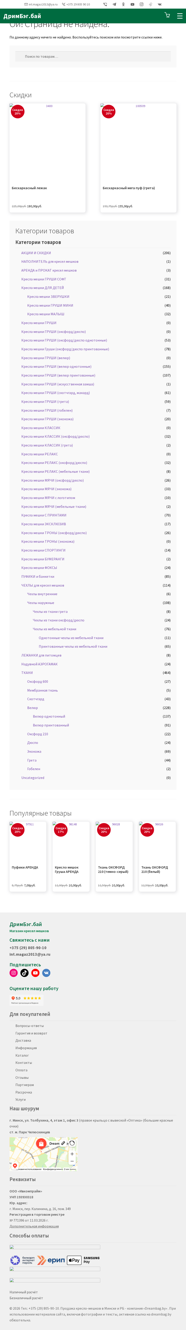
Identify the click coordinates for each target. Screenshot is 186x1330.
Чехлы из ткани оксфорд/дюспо (58, 620)
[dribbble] (114, 4)
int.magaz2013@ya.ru (43, 4)
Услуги (20, 1099)
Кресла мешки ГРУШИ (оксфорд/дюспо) (53, 331)
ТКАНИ (27, 672)
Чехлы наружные (40, 602)
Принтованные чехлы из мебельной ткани (73, 646)
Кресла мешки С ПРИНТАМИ (43, 515)
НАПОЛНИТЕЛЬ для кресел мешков (49, 261)
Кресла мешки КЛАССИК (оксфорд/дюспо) (55, 436)
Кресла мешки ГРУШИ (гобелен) (47, 410)
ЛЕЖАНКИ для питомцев (41, 655)
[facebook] (96, 4)
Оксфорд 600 (37, 681)
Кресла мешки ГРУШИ (38, 322)
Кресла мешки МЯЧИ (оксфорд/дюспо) (52, 480)
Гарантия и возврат (31, 1033)
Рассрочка (23, 1092)
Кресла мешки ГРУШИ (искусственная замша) (57, 384)
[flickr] (150, 4)
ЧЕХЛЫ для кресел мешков (42, 585)
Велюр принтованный (51, 725)
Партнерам (24, 1084)
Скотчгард (35, 699)
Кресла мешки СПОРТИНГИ (43, 550)
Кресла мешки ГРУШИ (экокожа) (47, 419)
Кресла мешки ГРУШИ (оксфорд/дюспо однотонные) (64, 340)
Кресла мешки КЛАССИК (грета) (47, 445)
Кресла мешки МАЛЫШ (45, 314)
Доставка (23, 1040)
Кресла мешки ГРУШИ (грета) (45, 401)
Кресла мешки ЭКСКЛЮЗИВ (43, 524)
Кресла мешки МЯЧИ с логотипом (48, 497)
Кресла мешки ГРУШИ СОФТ (43, 279)
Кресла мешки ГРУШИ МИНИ (50, 305)
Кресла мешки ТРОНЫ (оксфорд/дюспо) (54, 532)
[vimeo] (105, 4)
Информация (26, 1048)
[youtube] (132, 4)
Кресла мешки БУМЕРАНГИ (42, 559)
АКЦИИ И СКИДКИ (36, 253)
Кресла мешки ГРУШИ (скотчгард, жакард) (55, 392)
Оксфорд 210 (37, 734)
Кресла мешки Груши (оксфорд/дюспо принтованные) (65, 349)
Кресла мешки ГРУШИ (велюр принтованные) (58, 375)
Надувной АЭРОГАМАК (39, 664)
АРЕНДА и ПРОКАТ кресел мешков (49, 270)
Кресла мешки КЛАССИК (40, 427)
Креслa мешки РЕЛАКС (39, 454)
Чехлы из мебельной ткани (54, 629)
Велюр (32, 707)
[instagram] (141, 4)
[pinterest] (123, 4)
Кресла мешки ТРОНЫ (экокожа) (47, 541)
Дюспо (32, 742)
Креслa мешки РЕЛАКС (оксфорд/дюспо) (54, 462)
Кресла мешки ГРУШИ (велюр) (45, 358)
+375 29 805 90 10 (78, 4)
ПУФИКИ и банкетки (37, 576)
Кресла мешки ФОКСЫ (39, 567)
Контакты (23, 1062)
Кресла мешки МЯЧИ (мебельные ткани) (53, 506)
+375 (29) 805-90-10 (28, 947)
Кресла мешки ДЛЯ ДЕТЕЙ (42, 287)
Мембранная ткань (42, 690)
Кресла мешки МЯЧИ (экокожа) (46, 489)
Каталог (22, 1055)
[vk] (160, 4)
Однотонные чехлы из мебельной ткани (71, 637)
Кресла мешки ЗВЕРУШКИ (48, 296)
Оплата (21, 1070)
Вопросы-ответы (29, 1025)
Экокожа (34, 751)
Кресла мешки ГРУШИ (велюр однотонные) (56, 366)
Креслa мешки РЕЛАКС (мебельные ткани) (55, 471)
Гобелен (33, 768)
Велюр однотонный (49, 716)
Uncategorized (32, 777)
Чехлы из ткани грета (50, 611)
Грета (32, 760)
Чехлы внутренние (42, 594)
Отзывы (22, 1077)
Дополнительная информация (34, 1226)
